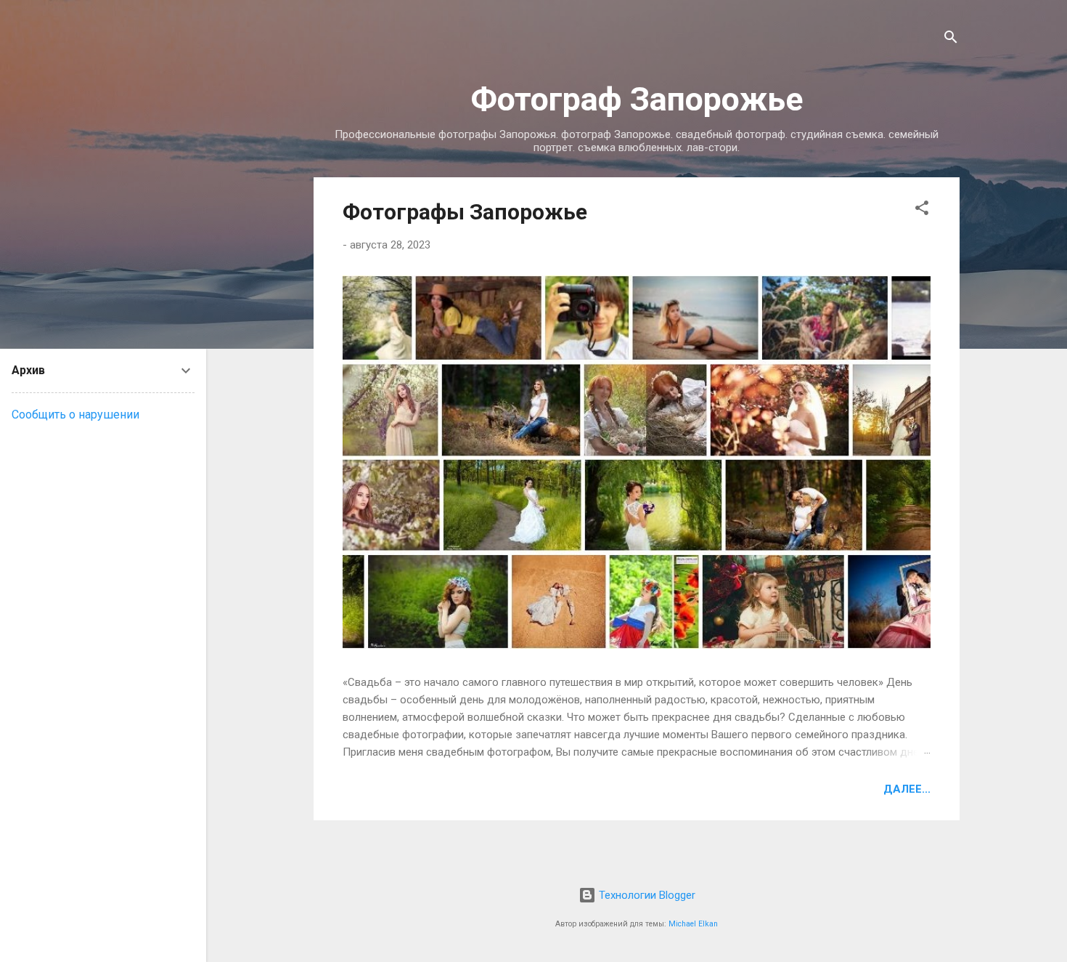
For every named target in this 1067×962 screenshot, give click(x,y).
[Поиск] (951, 39)
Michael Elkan (693, 924)
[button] (922, 210)
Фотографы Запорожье (465, 212)
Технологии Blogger (645, 895)
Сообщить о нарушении (75, 414)
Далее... (907, 789)
